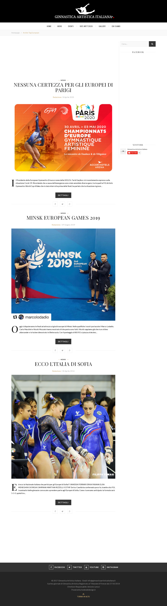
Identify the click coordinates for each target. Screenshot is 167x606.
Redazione (57, 97)
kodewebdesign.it (88, 590)
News (59, 26)
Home (49, 26)
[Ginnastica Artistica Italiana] (83, 11)
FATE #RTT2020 (86, 26)
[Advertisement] (63, 58)
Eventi (71, 26)
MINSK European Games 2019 (63, 217)
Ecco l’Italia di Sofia (63, 363)
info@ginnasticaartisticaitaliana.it (102, 580)
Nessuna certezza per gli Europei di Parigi (63, 87)
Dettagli (63, 195)
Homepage (15, 33)
